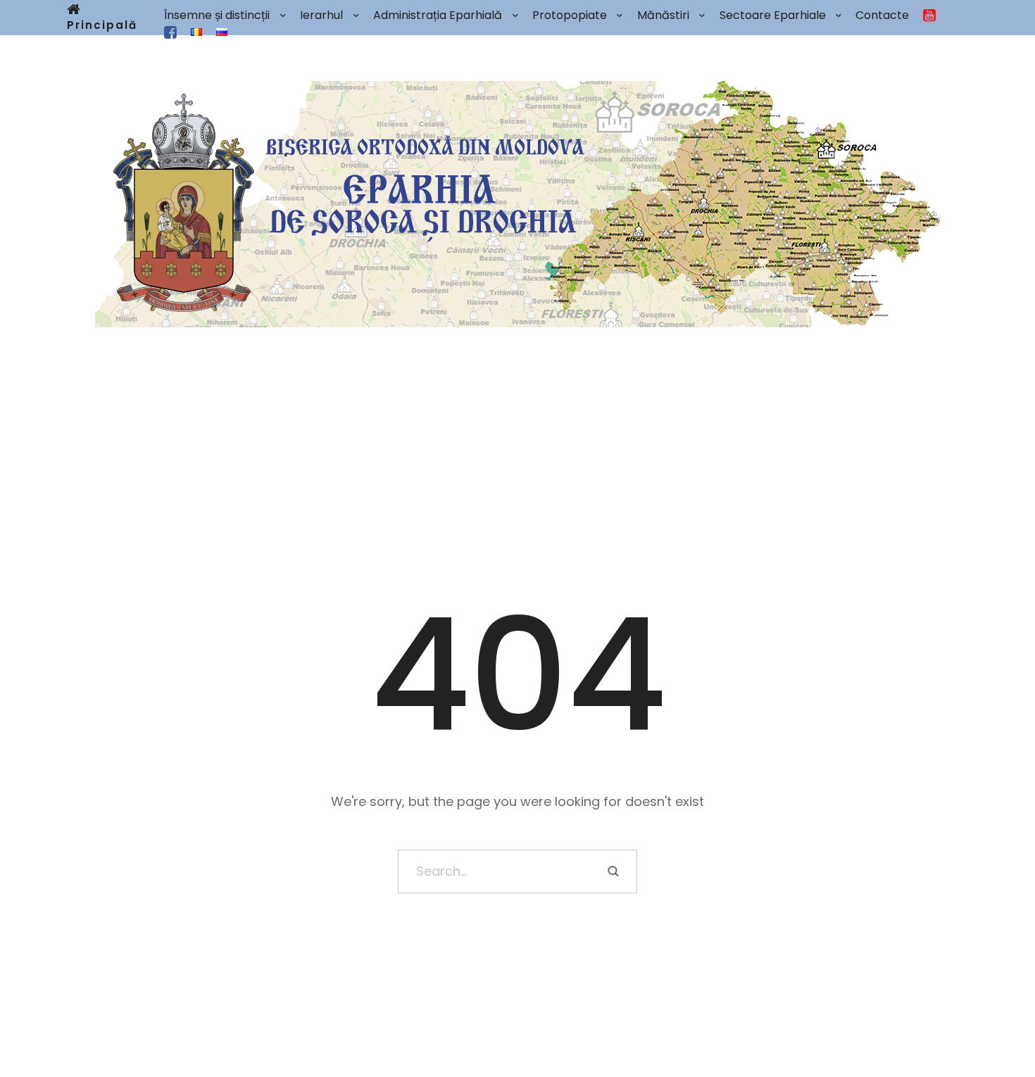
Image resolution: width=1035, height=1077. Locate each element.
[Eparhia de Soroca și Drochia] (517, 204)
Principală (102, 25)
